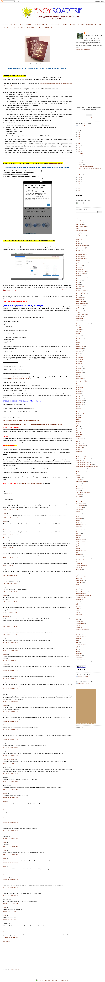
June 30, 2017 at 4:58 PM (10, 871)
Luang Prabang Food (81, 445)
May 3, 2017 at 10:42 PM (10, 575)
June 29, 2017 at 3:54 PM (10, 773)
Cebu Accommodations (81, 314)
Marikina (78, 470)
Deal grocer (78, 340)
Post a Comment (6, 941)
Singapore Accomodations (82, 591)
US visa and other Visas (55, 24)
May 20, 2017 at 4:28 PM (10, 626)
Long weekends (79, 438)
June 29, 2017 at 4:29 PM (10, 781)
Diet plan (78, 342)
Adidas (77, 219)
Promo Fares (79, 554)
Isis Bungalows (79, 404)
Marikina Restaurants (81, 471)
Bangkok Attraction (80, 264)
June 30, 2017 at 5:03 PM (10, 895)
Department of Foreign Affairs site (43, 314)
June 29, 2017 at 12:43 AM (11, 763)
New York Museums (80, 505)
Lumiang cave (79, 447)
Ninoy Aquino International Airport (9, 24)
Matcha (78, 475)
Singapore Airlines (80, 593)
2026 (79, 132)
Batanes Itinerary (80, 279)
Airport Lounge (79, 224)
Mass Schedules (79, 473)
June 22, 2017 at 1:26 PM (10, 650)
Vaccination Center (80, 644)
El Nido (78, 353)
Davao (77, 337)
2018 (79, 149)
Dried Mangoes (79, 348)
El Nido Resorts (79, 361)
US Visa (78, 642)
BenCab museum (80, 286)
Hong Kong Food (80, 398)
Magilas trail (79, 451)
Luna (77, 449)
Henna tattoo (79, 395)
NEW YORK (44, 24)
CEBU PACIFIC (80, 24)
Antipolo (78, 234)
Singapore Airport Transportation (83, 595)
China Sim (78, 327)
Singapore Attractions (81, 597)
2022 (79, 141)
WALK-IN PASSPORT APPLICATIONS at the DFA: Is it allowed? (23, 31)
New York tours (79, 507)
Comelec (78, 333)
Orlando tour (79, 513)
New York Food (79, 500)
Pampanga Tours (80, 530)
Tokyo (77, 620)
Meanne (4, 513)
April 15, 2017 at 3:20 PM (10, 509)
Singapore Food (79, 599)
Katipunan (78, 417)
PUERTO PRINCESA (91, 24)
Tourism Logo (79, 627)
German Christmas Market (82, 382)
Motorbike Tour (79, 488)
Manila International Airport (82, 462)
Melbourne (78, 479)
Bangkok (78, 260)
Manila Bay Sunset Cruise (82, 456)
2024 (79, 136)
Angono (78, 232)
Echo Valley (79, 352)
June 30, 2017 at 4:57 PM (10, 863)
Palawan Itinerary (80, 524)
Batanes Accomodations (81, 277)
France (77, 374)
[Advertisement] (15, 953)
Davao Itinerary (79, 338)
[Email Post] (4, 491)
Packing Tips (79, 518)
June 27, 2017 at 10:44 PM (10, 739)
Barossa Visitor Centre (81, 271)
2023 (79, 139)
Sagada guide (79, 578)
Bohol (77, 288)
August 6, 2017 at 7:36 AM (11, 928)
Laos (77, 430)
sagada (77, 575)
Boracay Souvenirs (80, 301)
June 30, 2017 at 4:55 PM (10, 854)
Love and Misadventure (81, 440)
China (77, 325)
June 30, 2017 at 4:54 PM (10, 838)
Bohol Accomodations (81, 290)
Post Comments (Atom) (14, 969)
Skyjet (77, 601)
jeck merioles (6, 502)
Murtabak (78, 490)
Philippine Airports (80, 541)
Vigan (77, 646)
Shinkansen (78, 586)
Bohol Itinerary (79, 292)
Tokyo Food (79, 621)
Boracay (78, 295)
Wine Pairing (79, 655)
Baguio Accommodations (82, 245)
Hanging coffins (79, 387)
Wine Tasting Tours (80, 659)
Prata (77, 552)
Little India (78, 436)
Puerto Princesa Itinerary (81, 560)
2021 (79, 143)
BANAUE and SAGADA (7, 27)
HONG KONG (36, 24)
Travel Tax (78, 633)
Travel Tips (78, 635)
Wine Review (79, 657)
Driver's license (79, 350)
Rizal (77, 571)
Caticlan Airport (80, 310)
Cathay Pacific (79, 309)
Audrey (4, 646)
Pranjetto (78, 548)
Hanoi (77, 389)
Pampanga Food (79, 528)
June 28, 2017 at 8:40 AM (10, 747)
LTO (77, 442)
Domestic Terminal (80, 346)
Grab (77, 383)
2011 (79, 188)
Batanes (78, 275)
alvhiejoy (5, 801)
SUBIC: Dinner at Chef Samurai (86, 166)
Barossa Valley (79, 269)
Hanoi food (78, 391)
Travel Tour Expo (80, 636)
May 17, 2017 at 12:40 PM (10, 613)
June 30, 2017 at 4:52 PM (10, 822)
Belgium (78, 284)
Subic (77, 605)
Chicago (78, 322)
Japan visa (78, 410)
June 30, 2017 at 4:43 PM (10, 806)
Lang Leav (78, 428)
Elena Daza (5, 605)
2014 (79, 181)
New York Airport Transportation (83, 498)
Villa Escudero (79, 648)
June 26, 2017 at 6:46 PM (10, 701)
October (81, 153)
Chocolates (78, 331)
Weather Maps (86, 723)
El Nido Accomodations (81, 355)
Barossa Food (79, 267)
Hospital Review (80, 402)
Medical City (79, 477)
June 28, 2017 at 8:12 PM (10, 755)
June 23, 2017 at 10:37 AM (11, 670)
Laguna (78, 427)
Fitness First (79, 367)
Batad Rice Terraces (80, 273)
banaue (77, 252)
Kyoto (77, 423)
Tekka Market (79, 614)
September (81, 155)
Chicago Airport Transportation (83, 324)
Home (37, 966)
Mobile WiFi (79, 483)
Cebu (77, 312)
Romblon (78, 573)
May (80, 160)
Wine (77, 651)
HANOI (47, 27)
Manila (77, 453)
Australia (78, 237)
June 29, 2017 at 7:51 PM (10, 798)
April (80, 162)
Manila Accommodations (82, 455)
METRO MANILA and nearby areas (35, 27)
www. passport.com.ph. (56, 163)
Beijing (78, 282)
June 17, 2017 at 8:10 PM (10, 642)
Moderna (78, 485)
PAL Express (79, 522)
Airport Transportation (81, 226)
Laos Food (78, 432)
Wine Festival (79, 653)
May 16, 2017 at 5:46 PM (10, 601)
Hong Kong (78, 397)
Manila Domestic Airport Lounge (83, 458)
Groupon (78, 385)
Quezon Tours (79, 567)
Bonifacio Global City (81, 294)
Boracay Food (79, 299)
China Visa (78, 329)
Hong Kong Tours (80, 400)
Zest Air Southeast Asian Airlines (83, 661)
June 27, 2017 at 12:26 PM (10, 721)
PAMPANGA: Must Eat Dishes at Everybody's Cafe (90, 172)
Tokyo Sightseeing (80, 623)
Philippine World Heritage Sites (83, 546)
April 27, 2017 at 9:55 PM (10, 557)
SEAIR (77, 584)
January (81, 174)
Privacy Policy (54, 27)
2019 (79, 147)
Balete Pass (78, 250)
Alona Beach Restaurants (81, 230)
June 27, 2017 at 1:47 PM (10, 729)
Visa (77, 649)
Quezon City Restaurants (81, 565)
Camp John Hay (79, 307)
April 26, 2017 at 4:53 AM (11, 526)
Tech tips (78, 612)
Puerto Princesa (79, 556)
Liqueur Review (79, 434)
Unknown (5, 521)
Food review (79, 370)
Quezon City (79, 563)
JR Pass (78, 415)
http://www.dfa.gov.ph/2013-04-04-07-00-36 (19, 378)
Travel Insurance (80, 631)
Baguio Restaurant (80, 249)
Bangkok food (79, 265)
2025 (79, 134)
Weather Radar (93, 723)
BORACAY (72, 24)
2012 (79, 186)
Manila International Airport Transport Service (86, 466)
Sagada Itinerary (80, 580)
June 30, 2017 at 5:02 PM (10, 887)
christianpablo (6, 616)
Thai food (78, 616)
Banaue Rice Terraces (81, 258)
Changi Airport (79, 318)
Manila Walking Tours (81, 468)
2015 (79, 179)
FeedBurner (92, 117)
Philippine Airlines (80, 539)
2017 (79, 151)
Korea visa (78, 421)
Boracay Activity (80, 297)
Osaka (77, 515)
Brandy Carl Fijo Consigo (8, 759)
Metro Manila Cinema (81, 481)
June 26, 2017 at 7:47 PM (10, 711)
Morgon (78, 486)
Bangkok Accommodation (82, 262)
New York (78, 496)
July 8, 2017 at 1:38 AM (10, 920)
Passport (9, 493)
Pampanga (78, 526)
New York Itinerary (80, 503)
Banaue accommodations (81, 254)
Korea (77, 419)
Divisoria (78, 344)
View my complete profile (83, 49)
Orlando (78, 511)
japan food (78, 408)
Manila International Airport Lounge (84, 464)
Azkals (77, 241)
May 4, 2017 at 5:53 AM (10, 583)
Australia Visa (79, 239)
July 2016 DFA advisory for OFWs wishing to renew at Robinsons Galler (21, 420)
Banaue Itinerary (80, 256)
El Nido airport (79, 357)
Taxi (77, 610)
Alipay (77, 228)
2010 (79, 190)
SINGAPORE (28, 24)
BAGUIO (23, 27)
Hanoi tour (78, 393)
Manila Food (79, 460)
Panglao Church (79, 531)
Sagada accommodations (81, 576)
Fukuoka (78, 376)
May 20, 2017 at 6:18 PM (10, 634)
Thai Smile (78, 618)
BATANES (65, 24)
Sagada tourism (79, 582)
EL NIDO (16, 27)
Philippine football (80, 543)
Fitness (77, 365)
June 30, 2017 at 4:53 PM (10, 830)
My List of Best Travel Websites (83, 492)
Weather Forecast (79, 723)
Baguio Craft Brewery (81, 247)
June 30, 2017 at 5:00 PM (10, 879)
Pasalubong (78, 535)
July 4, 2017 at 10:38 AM (10, 903)
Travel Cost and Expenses (82, 629)
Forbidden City (79, 372)
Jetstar (77, 412)
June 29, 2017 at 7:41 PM (10, 789)
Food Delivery (79, 368)
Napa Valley (79, 494)
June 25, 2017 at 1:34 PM (10, 688)
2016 (79, 177)
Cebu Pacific (79, 316)
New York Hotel (79, 501)
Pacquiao (78, 520)
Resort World (79, 569)
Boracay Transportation (81, 303)
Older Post (70, 966)
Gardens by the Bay (80, 380)
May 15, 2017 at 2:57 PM (10, 591)
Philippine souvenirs (80, 545)
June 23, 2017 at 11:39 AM (11, 678)
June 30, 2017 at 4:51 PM (10, 814)
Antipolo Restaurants (81, 235)
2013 (79, 184)
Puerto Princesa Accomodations (83, 558)
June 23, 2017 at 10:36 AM (11, 660)
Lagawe (78, 425)
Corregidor (78, 335)
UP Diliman (78, 638)
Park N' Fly (78, 533)
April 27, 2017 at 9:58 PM (10, 565)
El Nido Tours (79, 363)
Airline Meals (79, 220)
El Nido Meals (79, 359)
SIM (77, 588)
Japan (77, 406)
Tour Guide (78, 625)
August (81, 158)
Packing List (79, 516)
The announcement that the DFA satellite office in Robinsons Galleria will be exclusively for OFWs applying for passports (33, 424)
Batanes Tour (79, 280)
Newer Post (5, 966)
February (81, 164)
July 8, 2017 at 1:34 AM (10, 911)
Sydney (78, 606)
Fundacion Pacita (80, 378)
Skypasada (78, 603)
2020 (79, 145)
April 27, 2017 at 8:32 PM (10, 547)
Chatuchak (78, 320)
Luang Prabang (79, 443)
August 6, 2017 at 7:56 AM (11, 938)
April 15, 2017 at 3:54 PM (10, 518)
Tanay (77, 608)
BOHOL (100, 24)
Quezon (78, 561)
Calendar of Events (80, 305)
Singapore (78, 590)
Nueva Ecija (79, 509)
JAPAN (21, 24)
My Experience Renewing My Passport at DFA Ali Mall (29, 483)
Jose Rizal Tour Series (81, 413)
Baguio (78, 243)
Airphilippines (79, 222)
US (77, 640)
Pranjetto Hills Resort (81, 550)
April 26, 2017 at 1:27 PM (10, 534)
